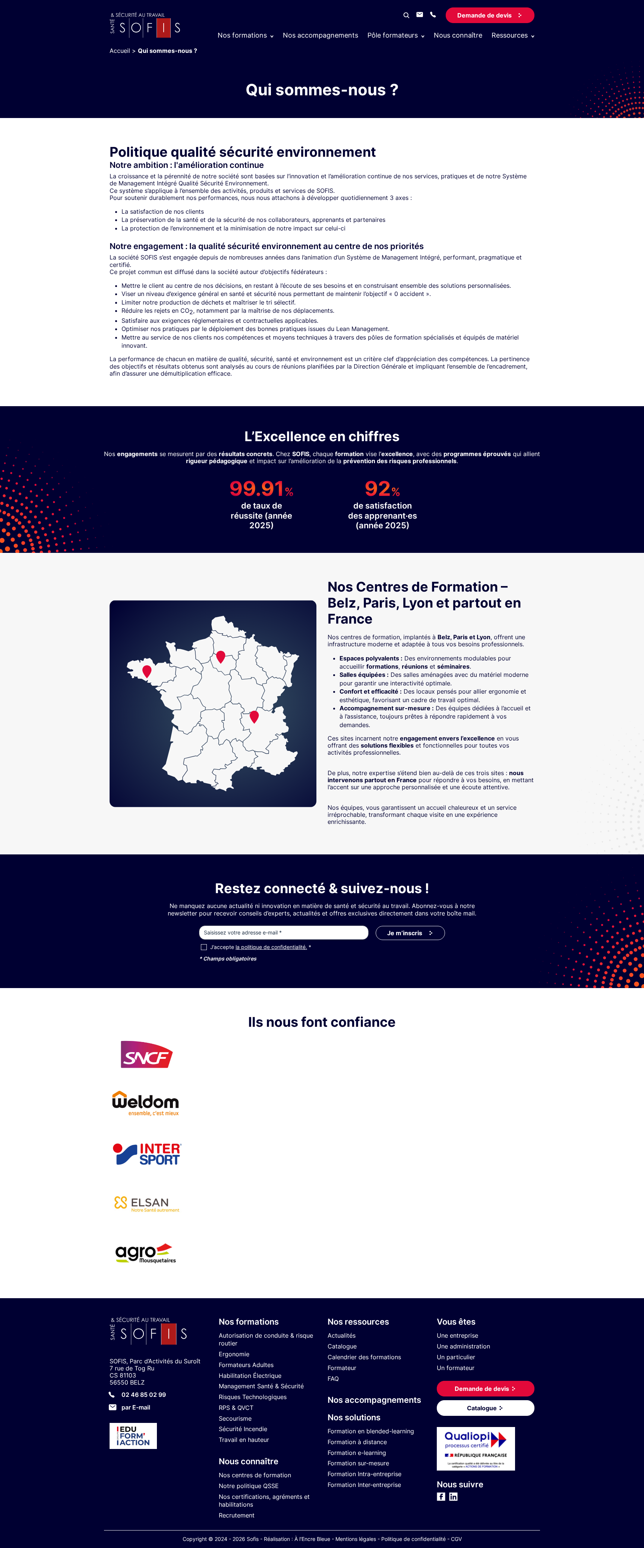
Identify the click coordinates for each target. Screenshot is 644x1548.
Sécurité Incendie (243, 1429)
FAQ (333, 1378)
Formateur (342, 1368)
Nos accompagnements (320, 35)
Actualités (342, 1335)
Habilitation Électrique (250, 1375)
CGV (456, 1539)
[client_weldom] (147, 1126)
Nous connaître (458, 35)
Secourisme (235, 1418)
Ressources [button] (510, 35)
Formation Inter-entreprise (364, 1484)
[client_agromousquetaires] (147, 1276)
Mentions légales (355, 1539)
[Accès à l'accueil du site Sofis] (147, 36)
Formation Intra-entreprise (364, 1474)
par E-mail (135, 1407)
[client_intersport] (147, 1176)
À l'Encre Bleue (312, 1539)
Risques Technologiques (253, 1397)
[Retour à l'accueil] (159, 1332)
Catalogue (342, 1346)
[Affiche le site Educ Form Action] (159, 1437)
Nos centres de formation (255, 1475)
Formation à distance (357, 1442)
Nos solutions (354, 1417)
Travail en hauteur (244, 1439)
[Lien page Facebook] (441, 1499)
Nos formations (249, 1321)
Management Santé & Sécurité (261, 1386)
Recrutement (237, 1515)
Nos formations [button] (242, 35)
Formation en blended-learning (371, 1431)
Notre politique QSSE (249, 1486)
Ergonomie (234, 1354)
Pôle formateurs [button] (392, 35)
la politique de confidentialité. (271, 947)
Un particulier (456, 1357)
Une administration (463, 1346)
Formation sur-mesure (358, 1463)
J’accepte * (260, 947)
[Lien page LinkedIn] (453, 1499)
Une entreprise (457, 1335)
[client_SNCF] (147, 1076)
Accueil (120, 50)
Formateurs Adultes (246, 1365)
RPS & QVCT (236, 1407)
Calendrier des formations (364, 1357)
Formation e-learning (357, 1452)
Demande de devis (484, 15)
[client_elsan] (147, 1226)
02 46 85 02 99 (143, 1394)
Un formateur (455, 1368)
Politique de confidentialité (413, 1539)
